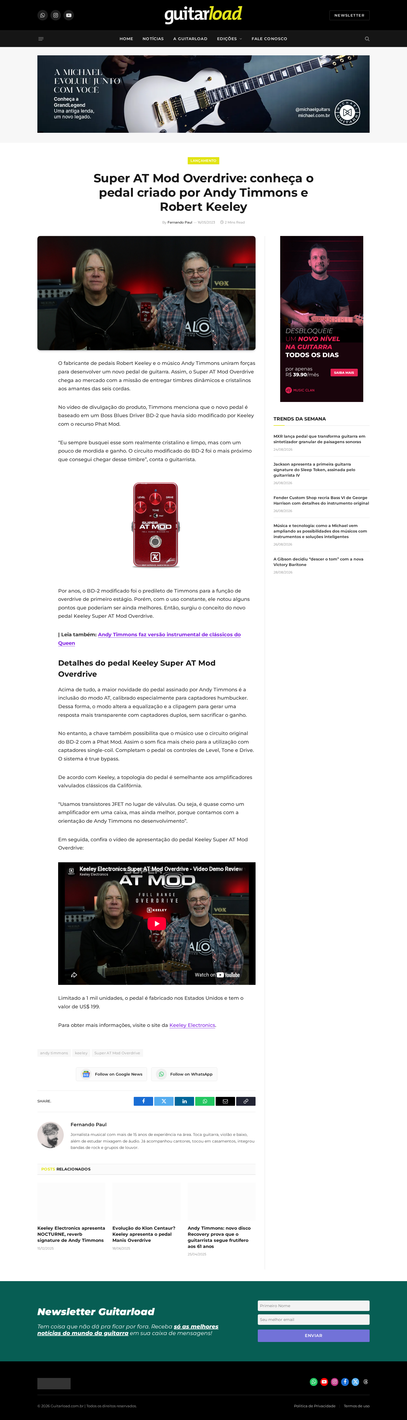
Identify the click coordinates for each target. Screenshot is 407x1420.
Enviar (313, 1335)
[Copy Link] (42, 434)
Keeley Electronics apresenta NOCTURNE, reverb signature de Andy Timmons (71, 1234)
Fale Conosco (269, 38)
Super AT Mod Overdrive (117, 1053)
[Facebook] (42, 377)
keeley (81, 1053)
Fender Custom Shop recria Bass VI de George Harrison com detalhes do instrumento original (321, 500)
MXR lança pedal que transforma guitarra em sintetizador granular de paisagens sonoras (319, 439)
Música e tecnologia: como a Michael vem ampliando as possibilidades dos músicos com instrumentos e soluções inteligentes (320, 531)
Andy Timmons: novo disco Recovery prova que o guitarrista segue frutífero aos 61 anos (219, 1237)
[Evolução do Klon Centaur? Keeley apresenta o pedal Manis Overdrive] (146, 1202)
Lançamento (203, 161)
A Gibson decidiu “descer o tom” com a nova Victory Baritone (319, 562)
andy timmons (54, 1053)
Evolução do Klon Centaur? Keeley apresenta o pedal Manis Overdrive (143, 1234)
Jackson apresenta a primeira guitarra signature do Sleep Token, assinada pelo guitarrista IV (314, 470)
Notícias (153, 38)
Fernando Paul (180, 222)
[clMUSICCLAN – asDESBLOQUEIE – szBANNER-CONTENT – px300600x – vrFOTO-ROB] (321, 400)
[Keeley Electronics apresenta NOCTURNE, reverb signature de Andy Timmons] (71, 1202)
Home (126, 38)
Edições (227, 38)
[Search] (367, 39)
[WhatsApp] (42, 419)
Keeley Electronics (192, 1025)
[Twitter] (42, 391)
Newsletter (349, 15)
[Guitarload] (203, 15)
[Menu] (40, 38)
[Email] (42, 405)
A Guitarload (190, 38)
